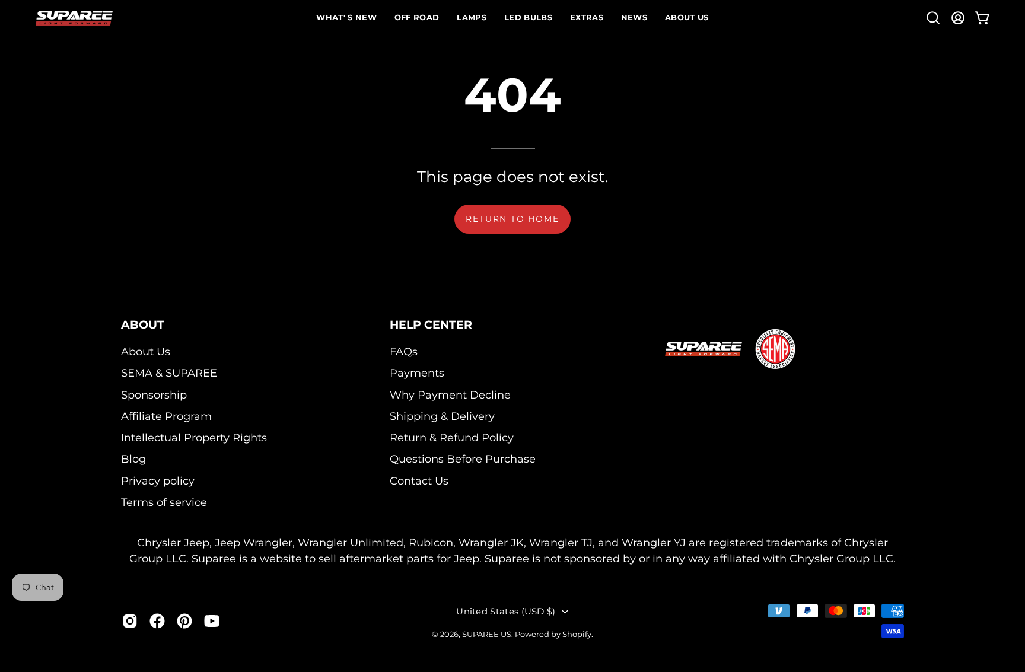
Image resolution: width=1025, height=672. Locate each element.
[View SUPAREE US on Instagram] (130, 620)
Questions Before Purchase (463, 459)
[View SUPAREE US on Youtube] (212, 620)
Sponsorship (154, 394)
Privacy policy (158, 480)
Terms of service (164, 502)
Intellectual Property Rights (194, 437)
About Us (145, 351)
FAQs (404, 351)
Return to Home (512, 219)
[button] (933, 17)
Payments (417, 373)
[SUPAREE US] (74, 18)
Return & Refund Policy (452, 437)
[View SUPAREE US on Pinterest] (184, 620)
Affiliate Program (166, 416)
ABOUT (142, 324)
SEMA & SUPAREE (169, 373)
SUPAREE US (486, 634)
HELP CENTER (431, 324)
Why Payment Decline (450, 394)
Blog (133, 459)
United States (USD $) (505, 611)
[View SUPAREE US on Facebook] (157, 620)
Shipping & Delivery (442, 416)
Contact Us (419, 480)
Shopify (576, 634)
